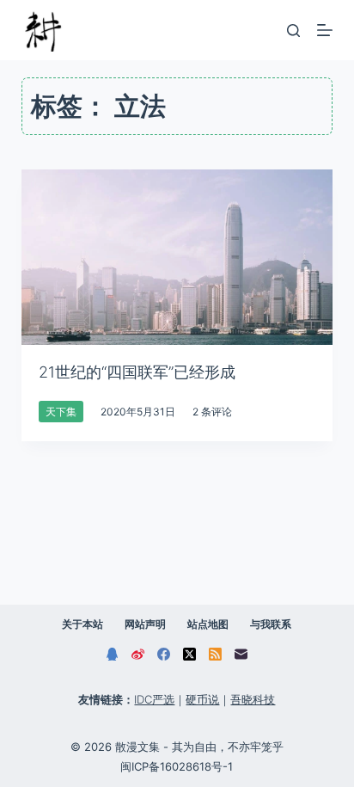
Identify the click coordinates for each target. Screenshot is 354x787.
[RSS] (215, 654)
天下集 (61, 411)
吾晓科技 (252, 699)
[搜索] (293, 30)
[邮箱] (241, 654)
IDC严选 (154, 699)
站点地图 (208, 624)
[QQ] (112, 654)
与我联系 (270, 624)
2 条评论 (212, 411)
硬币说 (202, 699)
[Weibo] (137, 654)
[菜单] (325, 30)
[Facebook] (163, 654)
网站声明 (145, 624)
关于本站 (82, 624)
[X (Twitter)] (189, 654)
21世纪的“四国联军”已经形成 (137, 372)
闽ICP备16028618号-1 (176, 766)
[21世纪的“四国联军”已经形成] (177, 257)
